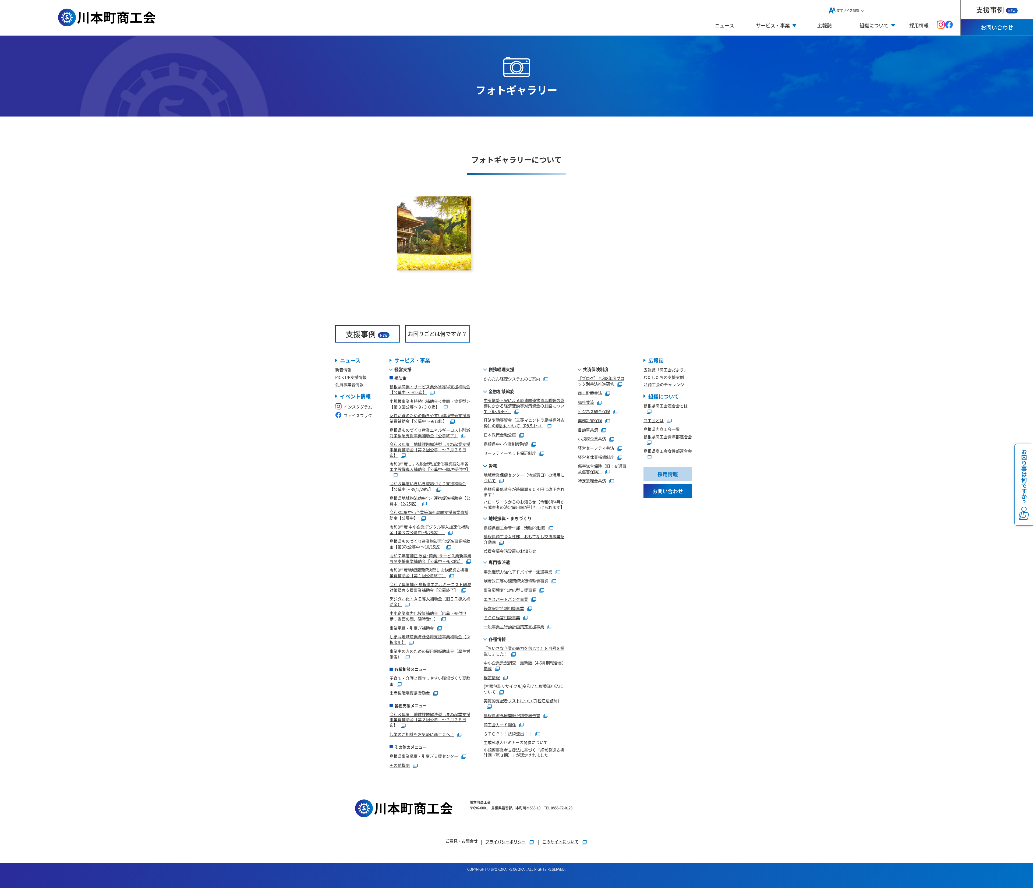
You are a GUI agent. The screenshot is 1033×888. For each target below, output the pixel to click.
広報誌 (824, 25)
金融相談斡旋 (501, 391)
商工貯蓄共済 (590, 393)
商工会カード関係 (500, 724)
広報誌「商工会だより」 (665, 369)
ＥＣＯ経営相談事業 (502, 617)
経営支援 (403, 369)
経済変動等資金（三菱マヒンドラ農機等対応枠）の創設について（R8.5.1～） (524, 422)
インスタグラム (358, 407)
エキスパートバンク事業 (506, 599)
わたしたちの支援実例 (663, 377)
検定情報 (492, 677)
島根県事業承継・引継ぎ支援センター (424, 756)
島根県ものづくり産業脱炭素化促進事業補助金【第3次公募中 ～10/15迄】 (430, 543)
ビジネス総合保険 (594, 411)
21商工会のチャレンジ (663, 384)
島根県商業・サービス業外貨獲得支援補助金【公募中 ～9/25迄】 (430, 389)
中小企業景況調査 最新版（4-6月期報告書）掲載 (525, 665)
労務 (493, 466)
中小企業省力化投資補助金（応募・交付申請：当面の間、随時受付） (428, 616)
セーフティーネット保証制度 (510, 453)
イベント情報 (355, 396)
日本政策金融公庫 (500, 435)
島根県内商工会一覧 (661, 429)
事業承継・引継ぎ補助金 (412, 628)
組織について (663, 396)
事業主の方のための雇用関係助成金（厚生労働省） (430, 654)
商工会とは (653, 420)
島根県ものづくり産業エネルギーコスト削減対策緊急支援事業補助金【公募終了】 (430, 432)
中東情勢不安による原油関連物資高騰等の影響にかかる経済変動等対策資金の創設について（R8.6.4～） (524, 405)
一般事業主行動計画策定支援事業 (514, 626)
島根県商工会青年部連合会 (667, 436)
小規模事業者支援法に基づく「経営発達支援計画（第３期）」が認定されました (524, 752)
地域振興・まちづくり (510, 518)
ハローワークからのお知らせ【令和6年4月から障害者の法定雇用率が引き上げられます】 (524, 504)
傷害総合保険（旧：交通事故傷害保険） (602, 468)
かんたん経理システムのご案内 (512, 379)
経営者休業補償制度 (596, 457)
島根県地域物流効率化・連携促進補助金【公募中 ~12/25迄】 (430, 500)
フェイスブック (358, 415)
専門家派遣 (499, 562)
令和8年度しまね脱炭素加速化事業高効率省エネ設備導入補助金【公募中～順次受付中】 (430, 466)
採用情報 (919, 25)
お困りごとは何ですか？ (437, 334)
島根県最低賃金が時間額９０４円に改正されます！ (524, 491)
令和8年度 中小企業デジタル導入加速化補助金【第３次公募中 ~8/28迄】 (429, 529)
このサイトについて (560, 841)
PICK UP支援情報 (350, 377)
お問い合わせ (997, 27)
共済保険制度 (596, 369)
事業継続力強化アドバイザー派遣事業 (518, 572)
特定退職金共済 (592, 481)
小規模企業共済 (592, 439)
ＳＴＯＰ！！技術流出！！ (508, 734)
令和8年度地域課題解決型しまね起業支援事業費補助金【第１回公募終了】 (429, 572)
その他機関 (400, 765)
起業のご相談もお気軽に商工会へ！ (422, 734)
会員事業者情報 (349, 384)
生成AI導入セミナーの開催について (516, 742)
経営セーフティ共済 (596, 448)
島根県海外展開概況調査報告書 (512, 715)
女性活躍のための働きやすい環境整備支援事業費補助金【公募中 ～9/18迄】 (430, 418)
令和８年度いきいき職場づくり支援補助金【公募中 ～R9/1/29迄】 (428, 486)
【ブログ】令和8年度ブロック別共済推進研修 (601, 381)
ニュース (724, 25)
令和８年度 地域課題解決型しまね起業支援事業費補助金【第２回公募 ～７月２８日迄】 (430, 449)
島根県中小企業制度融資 (506, 444)
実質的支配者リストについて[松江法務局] (521, 700)
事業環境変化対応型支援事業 (510, 590)
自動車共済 (588, 429)
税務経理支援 (501, 369)
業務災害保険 (590, 420)
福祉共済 (586, 402)
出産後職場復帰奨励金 (410, 693)
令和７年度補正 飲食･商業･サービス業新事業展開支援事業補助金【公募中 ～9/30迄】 (430, 558)
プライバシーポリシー (505, 841)
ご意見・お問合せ (461, 841)
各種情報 (497, 639)
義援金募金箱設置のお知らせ (510, 551)
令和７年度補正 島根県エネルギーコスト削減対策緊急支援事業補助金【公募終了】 (430, 587)
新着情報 (343, 369)
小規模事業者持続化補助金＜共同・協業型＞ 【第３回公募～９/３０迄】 (432, 404)
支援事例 (996, 10)
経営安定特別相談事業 (504, 608)
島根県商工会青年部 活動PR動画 (514, 528)
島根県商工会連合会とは (665, 405)
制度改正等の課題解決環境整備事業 (516, 581)
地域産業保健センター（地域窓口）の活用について (524, 477)
